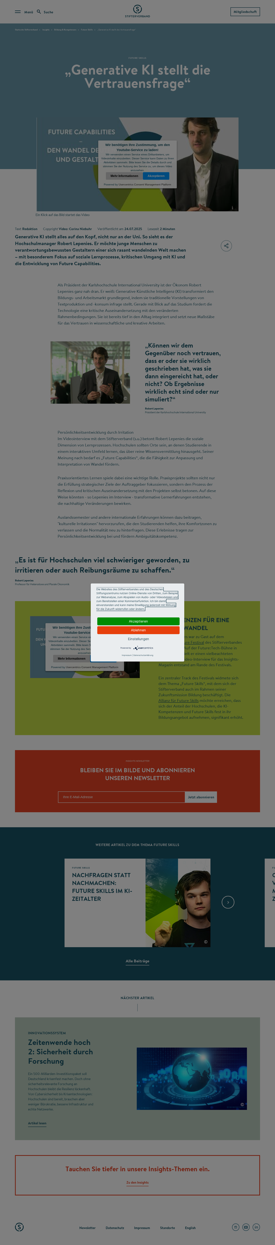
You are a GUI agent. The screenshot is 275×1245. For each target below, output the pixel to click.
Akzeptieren (138, 621)
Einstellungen (138, 639)
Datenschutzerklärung (143, 655)
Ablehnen (138, 630)
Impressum (127, 655)
